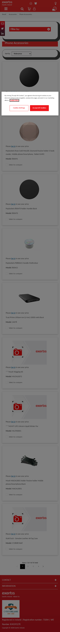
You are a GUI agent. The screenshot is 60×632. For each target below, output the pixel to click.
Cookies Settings (19, 108)
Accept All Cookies (39, 108)
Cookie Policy (14, 100)
